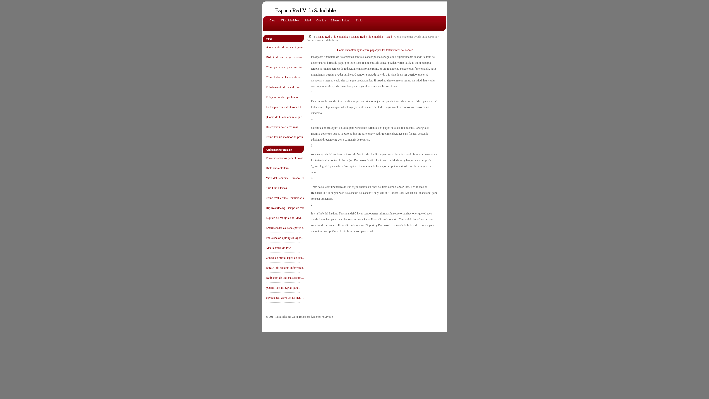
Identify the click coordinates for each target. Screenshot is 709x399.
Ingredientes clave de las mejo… (283, 297)
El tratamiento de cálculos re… (283, 87)
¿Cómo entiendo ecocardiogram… (283, 47)
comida (321, 20)
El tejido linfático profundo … (283, 97)
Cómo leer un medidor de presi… (283, 137)
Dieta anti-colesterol (278, 168)
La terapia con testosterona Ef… (283, 107)
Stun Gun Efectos (277, 188)
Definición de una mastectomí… (283, 277)
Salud (307, 20)
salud (389, 36)
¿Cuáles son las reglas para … (283, 287)
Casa (272, 20)
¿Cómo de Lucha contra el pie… (283, 117)
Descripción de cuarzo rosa (282, 127)
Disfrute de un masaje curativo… (283, 57)
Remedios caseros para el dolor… (283, 158)
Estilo (359, 20)
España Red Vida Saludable (332, 36)
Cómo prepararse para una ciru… (283, 67)
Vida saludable (290, 20)
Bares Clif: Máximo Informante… (283, 268)
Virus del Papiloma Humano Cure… (283, 178)
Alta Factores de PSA (279, 248)
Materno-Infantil (340, 20)
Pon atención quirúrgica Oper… (283, 238)
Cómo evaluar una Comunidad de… (283, 198)
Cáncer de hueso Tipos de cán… (283, 258)
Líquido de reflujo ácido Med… (283, 218)
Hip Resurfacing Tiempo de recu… (283, 208)
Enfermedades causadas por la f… (283, 228)
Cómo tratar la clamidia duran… (283, 77)
